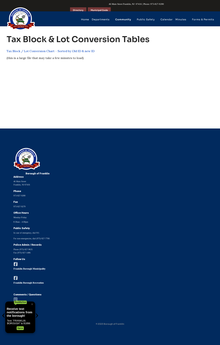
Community (123, 19)
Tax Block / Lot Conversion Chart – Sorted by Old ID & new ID (51, 51)
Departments (101, 19)
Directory (78, 10)
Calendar (166, 19)
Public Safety (146, 19)
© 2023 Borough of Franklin (110, 324)
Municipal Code (99, 10)
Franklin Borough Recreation (28, 282)
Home (85, 19)
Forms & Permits (203, 19)
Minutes (180, 19)
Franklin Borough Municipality (29, 268)
